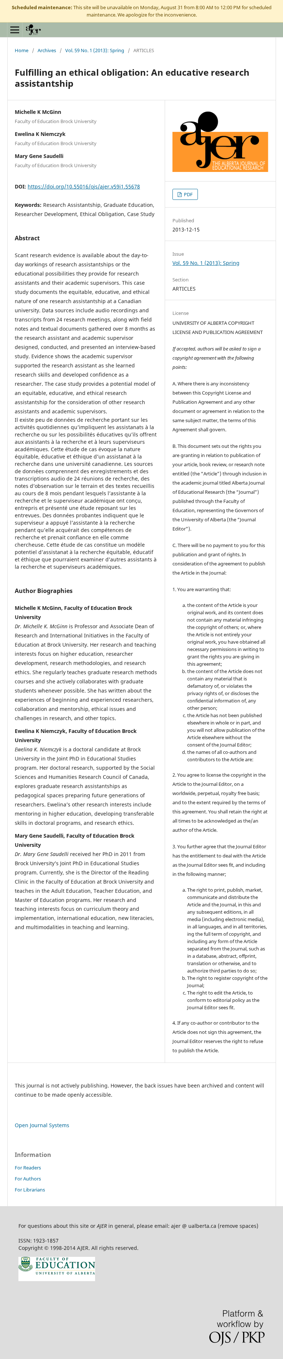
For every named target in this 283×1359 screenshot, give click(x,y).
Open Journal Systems (42, 1125)
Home (21, 50)
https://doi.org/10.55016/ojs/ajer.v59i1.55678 (84, 186)
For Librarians (30, 1189)
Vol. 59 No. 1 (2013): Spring (94, 50)
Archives (47, 50)
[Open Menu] (14, 29)
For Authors (28, 1178)
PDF (188, 194)
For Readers (28, 1167)
